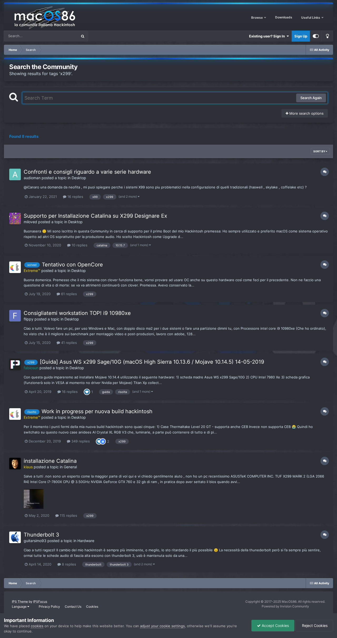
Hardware (85, 540)
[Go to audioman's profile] (15, 174)
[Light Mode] (327, 36)
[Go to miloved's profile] (15, 218)
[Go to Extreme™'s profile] (15, 267)
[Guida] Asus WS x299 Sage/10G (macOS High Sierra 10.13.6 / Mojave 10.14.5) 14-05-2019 (152, 362)
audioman (32, 178)
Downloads (283, 17)
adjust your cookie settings (162, 626)
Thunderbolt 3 (41, 535)
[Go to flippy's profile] (15, 316)
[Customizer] (315, 36)
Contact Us (73, 606)
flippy (28, 319)
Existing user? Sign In (267, 36)
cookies (37, 626)
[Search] (82, 36)
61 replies (68, 294)
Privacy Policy (49, 606)
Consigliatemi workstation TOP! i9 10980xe (78, 313)
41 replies (68, 342)
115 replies (68, 515)
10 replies (79, 245)
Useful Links (311, 18)
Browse (257, 18)
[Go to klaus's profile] (15, 463)
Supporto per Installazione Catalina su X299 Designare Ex (95, 216)
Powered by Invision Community (285, 606)
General (70, 467)
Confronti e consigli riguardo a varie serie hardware (87, 172)
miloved (30, 222)
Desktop (79, 178)
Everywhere (61, 36)
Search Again (311, 98)
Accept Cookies (275, 625)
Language (19, 606)
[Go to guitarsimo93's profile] (15, 537)
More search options (306, 113)
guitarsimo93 (35, 540)
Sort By (319, 151)
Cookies (92, 606)
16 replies (74, 196)
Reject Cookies (314, 625)
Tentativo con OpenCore (72, 264)
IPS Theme (20, 601)
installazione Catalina (50, 461)
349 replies (80, 441)
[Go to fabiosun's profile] (15, 364)
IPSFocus (40, 601)
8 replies (68, 564)
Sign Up (300, 36)
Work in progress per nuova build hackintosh (97, 411)
